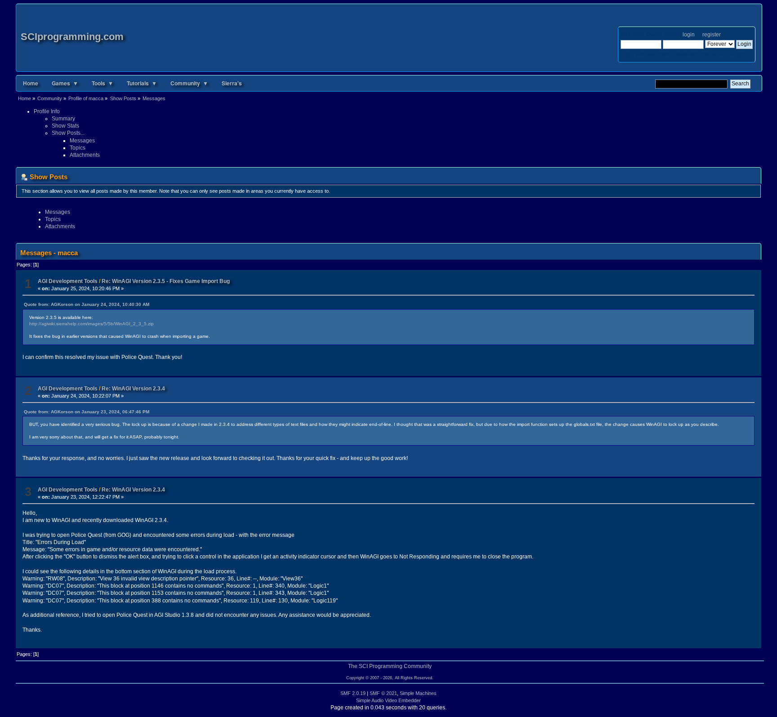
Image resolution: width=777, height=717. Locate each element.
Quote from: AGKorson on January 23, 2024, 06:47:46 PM (86, 411)
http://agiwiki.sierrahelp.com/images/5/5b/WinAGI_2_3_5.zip (91, 323)
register (711, 34)
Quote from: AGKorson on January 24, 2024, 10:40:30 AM (86, 304)
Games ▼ (65, 83)
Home (30, 83)
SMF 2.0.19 (353, 693)
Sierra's (232, 83)
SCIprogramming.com (72, 36)
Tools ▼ (102, 83)
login (689, 34)
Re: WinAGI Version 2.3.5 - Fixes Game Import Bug (166, 281)
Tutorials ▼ (142, 83)
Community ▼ (189, 83)
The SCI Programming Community (390, 666)
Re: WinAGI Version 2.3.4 (133, 388)
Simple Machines (418, 693)
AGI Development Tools (68, 281)
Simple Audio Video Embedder (388, 700)
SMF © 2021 (383, 693)
